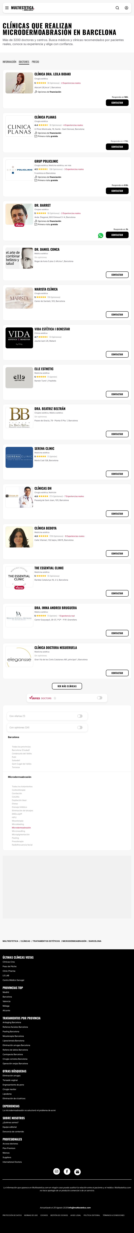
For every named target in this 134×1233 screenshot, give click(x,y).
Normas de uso (31, 1215)
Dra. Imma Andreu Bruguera (55, 607)
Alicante (6, 1010)
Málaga (6, 1006)
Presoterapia (18, 841)
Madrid (6, 992)
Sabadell (16, 760)
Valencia (6, 1001)
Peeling (15, 838)
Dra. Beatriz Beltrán (49, 408)
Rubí (14, 757)
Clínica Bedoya (45, 528)
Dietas (15, 803)
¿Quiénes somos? (10, 1122)
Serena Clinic (44, 448)
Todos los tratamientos (22, 786)
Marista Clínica (46, 289)
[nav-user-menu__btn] (126, 8)
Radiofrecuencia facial (22, 845)
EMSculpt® (17, 814)
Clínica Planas (45, 117)
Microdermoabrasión (21, 827)
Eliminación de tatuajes (22, 810)
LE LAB (6, 975)
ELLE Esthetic (43, 368)
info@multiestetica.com (79, 1207)
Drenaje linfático (19, 807)
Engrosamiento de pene (13, 1084)
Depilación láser (19, 800)
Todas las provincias (21, 746)
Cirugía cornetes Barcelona (15, 1059)
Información (9, 62)
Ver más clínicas (67, 686)
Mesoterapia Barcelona (13, 1036)
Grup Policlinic (46, 161)
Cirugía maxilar (9, 1089)
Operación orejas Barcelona (15, 1063)
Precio (35, 62)
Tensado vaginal (10, 1080)
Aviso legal (75, 1215)
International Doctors (12, 1162)
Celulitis (15, 797)
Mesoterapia (17, 821)
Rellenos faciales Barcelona (15, 1027)
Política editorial (92, 1215)
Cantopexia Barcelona (13, 1054)
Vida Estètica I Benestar (52, 328)
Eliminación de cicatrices (14, 1098)
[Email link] (77, 1172)
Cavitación (17, 793)
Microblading (18, 824)
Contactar (117, 102)
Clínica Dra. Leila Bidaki (52, 73)
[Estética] (22, 8)
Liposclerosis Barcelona (13, 1040)
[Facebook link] (67, 1172)
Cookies (44, 1215)
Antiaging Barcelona (12, 1022)
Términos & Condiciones (113, 1215)
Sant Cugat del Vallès (21, 764)
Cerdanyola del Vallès (22, 753)
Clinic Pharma (9, 971)
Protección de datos (12, 1215)
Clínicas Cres (9, 962)
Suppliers (7, 1157)
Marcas (6, 1153)
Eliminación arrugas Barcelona (16, 1045)
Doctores (24, 62)
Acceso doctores (10, 1143)
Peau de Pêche (10, 966)
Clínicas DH (42, 488)
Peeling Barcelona (11, 1031)
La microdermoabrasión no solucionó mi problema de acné (29, 1110)
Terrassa (16, 767)
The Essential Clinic (49, 567)
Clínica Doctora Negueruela (55, 647)
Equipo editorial (10, 1127)
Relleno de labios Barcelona (15, 1050)
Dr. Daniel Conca (46, 249)
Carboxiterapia (18, 790)
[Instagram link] (56, 1172)
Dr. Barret (42, 205)
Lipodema (7, 1094)
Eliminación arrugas (11, 1075)
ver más (68, 165)
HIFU (14, 817)
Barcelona (7, 997)
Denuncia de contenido (13, 1131)
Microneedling (18, 831)
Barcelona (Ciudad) (21, 750)
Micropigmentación (21, 834)
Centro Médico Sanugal (13, 980)
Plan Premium (9, 1148)
